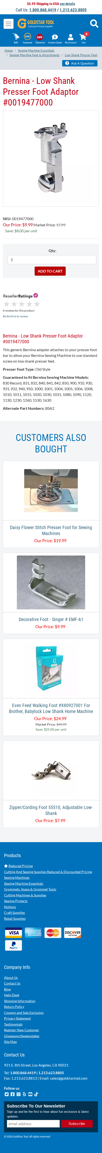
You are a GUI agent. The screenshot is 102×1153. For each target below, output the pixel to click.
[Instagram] (19, 1094)
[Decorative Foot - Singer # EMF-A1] (51, 582)
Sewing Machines (16, 877)
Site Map (10, 1042)
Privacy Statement (17, 1018)
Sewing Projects (16, 901)
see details (67, 4)
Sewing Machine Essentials (23, 883)
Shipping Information (19, 1001)
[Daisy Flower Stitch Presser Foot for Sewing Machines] (51, 490)
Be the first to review (15, 316)
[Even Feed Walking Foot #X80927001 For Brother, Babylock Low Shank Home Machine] (51, 668)
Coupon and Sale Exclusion (24, 1013)
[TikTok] (36, 1094)
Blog (7, 989)
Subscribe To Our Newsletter (36, 1106)
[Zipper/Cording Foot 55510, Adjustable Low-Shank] (51, 770)
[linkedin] (25, 1094)
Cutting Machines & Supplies (25, 895)
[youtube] (31, 1094)
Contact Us (12, 983)
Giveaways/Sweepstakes (21, 1036)
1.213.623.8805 (73, 9)
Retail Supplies (15, 918)
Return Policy (14, 1007)
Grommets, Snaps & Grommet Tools (30, 889)
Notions (10, 907)
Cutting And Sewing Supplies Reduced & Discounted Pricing (48, 872)
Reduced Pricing (20, 866)
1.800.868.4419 (42, 9)
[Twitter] (7, 1094)
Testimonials (13, 1024)
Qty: (52, 250)
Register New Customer (21, 1030)
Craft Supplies (14, 912)
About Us (11, 978)
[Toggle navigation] (9, 24)
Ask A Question (82, 63)
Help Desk (11, 995)
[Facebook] (13, 1094)
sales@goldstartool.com (68, 1078)
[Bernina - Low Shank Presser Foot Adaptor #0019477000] (51, 158)
